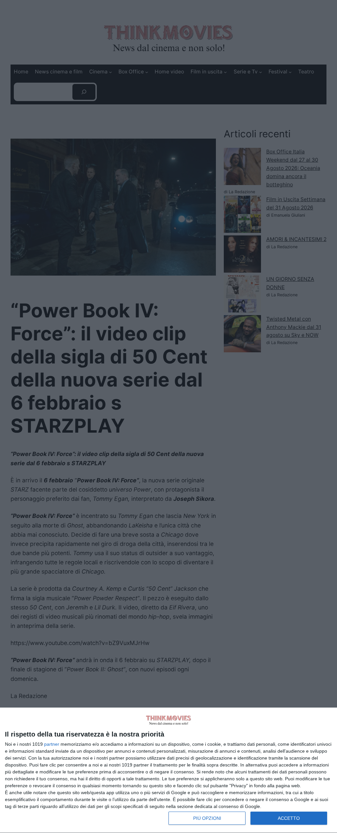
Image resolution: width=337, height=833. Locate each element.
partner (51, 744)
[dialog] (168, 770)
